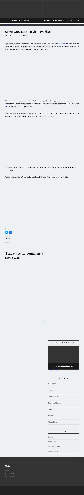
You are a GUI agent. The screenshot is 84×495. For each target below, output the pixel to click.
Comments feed (54, 446)
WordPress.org (53, 451)
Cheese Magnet (10, 24)
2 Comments (28, 36)
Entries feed (52, 442)
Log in (50, 437)
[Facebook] (39, 490)
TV (7, 36)
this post (7, 107)
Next (79, 12)
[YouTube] (44, 490)
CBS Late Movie (62, 44)
